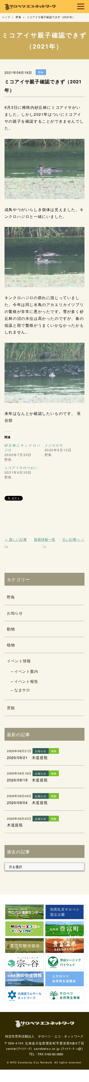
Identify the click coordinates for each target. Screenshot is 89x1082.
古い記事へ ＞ (73, 539)
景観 (11, 707)
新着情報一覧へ (44, 542)
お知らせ (15, 613)
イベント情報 (19, 661)
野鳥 (11, 597)
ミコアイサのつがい (21, 467)
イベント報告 (26, 681)
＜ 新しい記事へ (16, 542)
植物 (11, 645)
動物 (11, 629)
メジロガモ (54, 445)
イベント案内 (26, 671)
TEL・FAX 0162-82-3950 (46, 1054)
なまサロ (22, 690)
